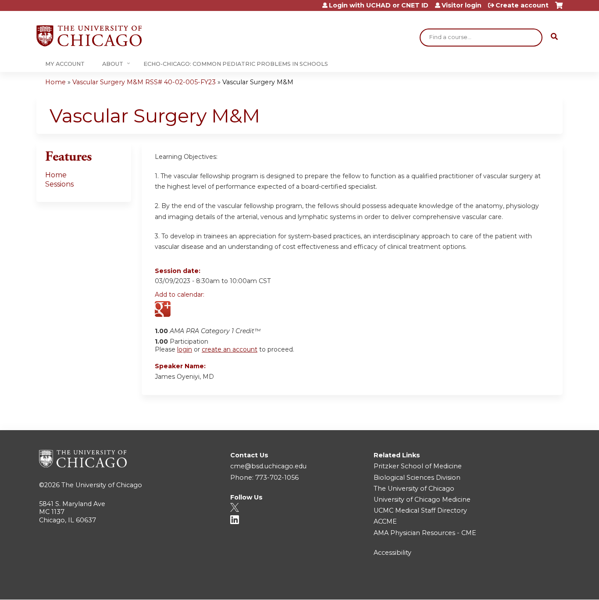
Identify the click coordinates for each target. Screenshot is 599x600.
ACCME (385, 521)
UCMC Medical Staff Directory (420, 510)
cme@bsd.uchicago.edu (268, 466)
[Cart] (559, 8)
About (112, 64)
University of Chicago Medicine (422, 499)
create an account (229, 349)
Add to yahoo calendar (184, 310)
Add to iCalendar (203, 309)
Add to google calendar (164, 310)
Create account (522, 5)
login (184, 349)
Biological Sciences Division (417, 477)
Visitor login (461, 5)
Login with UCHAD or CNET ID (378, 5)
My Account (65, 64)
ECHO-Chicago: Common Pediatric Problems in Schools (235, 64)
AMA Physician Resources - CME (425, 533)
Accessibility (392, 553)
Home (55, 82)
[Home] (89, 36)
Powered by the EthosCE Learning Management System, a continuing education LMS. (531, 585)
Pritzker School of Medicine (418, 466)
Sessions (59, 184)
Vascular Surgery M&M (257, 82)
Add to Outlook (224, 310)
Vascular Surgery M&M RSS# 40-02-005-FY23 (144, 82)
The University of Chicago (101, 485)
